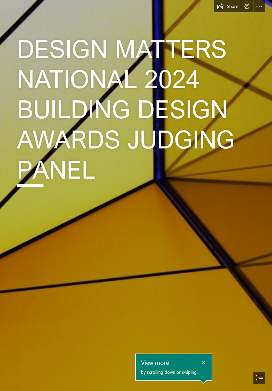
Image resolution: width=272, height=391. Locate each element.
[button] (227, 6)
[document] (136, 195)
